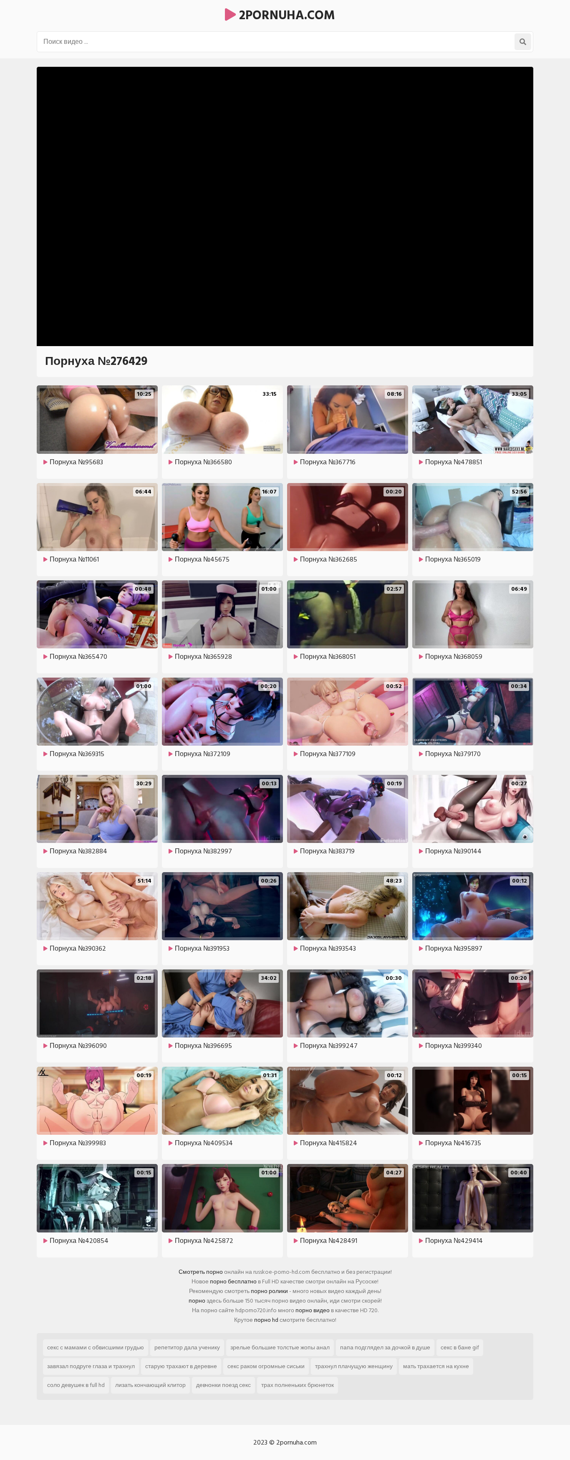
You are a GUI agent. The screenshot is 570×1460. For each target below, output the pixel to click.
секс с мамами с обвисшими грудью (95, 1347)
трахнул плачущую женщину (354, 1366)
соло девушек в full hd (76, 1385)
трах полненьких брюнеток (297, 1385)
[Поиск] (523, 41)
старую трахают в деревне (181, 1366)
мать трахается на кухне (436, 1366)
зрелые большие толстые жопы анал (280, 1347)
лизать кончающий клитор (150, 1385)
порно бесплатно (233, 1281)
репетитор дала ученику (187, 1347)
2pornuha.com (285, 15)
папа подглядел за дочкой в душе (385, 1347)
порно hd (266, 1320)
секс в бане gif (460, 1347)
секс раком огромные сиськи (266, 1366)
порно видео (312, 1310)
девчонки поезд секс (223, 1385)
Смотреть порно (201, 1272)
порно (197, 1301)
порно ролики (269, 1291)
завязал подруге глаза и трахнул (91, 1366)
